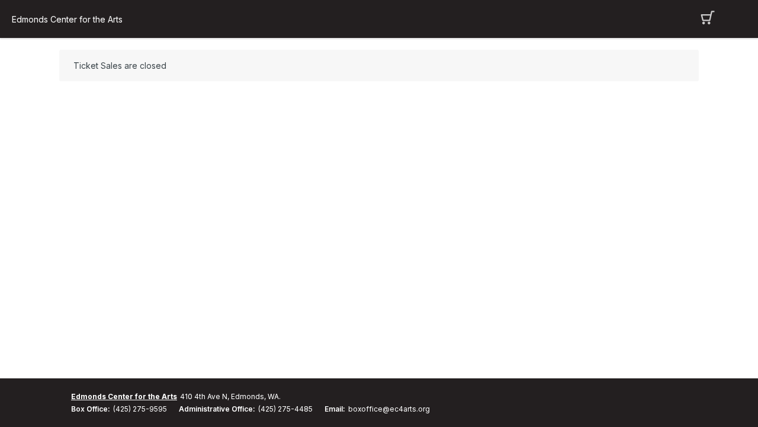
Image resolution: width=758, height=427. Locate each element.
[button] (708, 19)
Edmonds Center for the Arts (67, 19)
